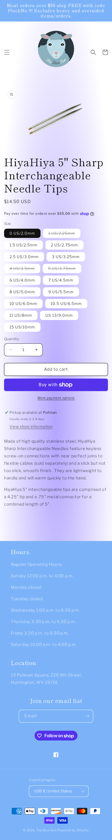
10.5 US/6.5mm (66, 303)
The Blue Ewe (46, 830)
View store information (31, 426)
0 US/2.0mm (22, 233)
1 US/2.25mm (64, 234)
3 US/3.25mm (66, 256)
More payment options (56, 398)
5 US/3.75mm (64, 269)
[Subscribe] (87, 716)
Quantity (11, 339)
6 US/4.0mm (22, 280)
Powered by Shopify (73, 830)
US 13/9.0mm (59, 315)
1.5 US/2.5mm (24, 245)
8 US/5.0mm (22, 291)
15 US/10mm (22, 327)
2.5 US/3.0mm (24, 256)
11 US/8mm (21, 315)
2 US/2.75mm (64, 245)
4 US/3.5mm (25, 269)
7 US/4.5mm (60, 280)
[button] (7, 52)
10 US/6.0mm (23, 303)
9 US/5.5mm (61, 291)
